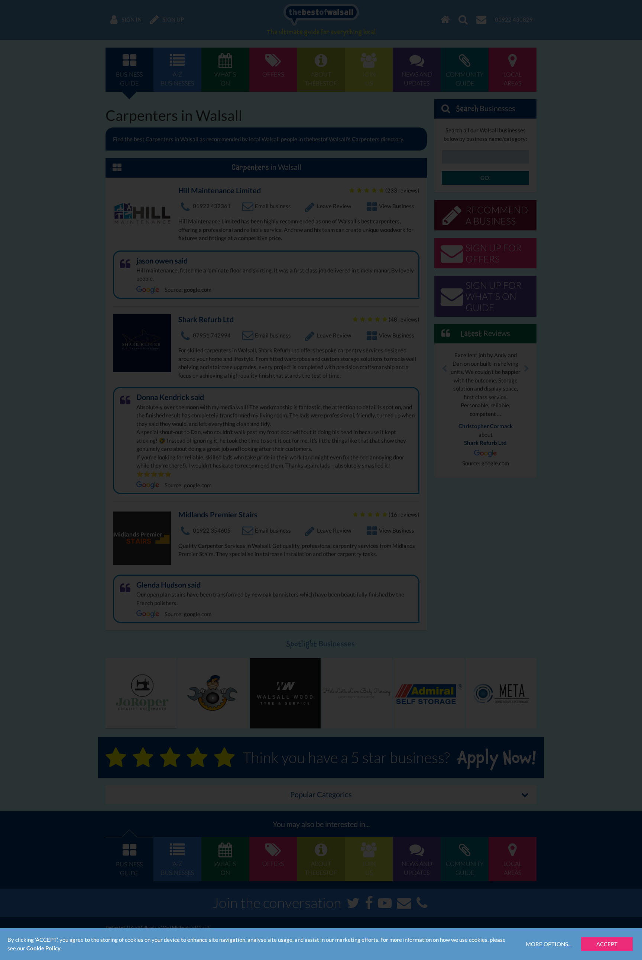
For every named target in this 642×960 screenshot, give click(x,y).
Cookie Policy (43, 948)
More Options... (548, 944)
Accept (606, 944)
